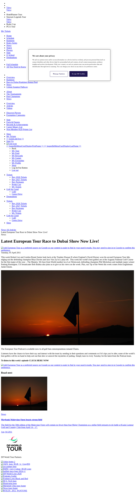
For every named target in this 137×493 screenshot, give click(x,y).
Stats (8, 53)
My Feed (15, 153)
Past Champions (13, 96)
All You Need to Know (16, 67)
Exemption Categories (15, 115)
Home (9, 36)
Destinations (11, 57)
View (8, 7)
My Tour (15, 151)
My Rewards (17, 156)
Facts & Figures (13, 122)
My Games (16, 158)
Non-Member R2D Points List (19, 129)
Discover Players (13, 113)
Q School (10, 55)
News (8, 45)
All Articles (11, 230)
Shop (14, 165)
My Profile (16, 163)
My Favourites (18, 160)
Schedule (10, 38)
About (9, 91)
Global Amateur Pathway (17, 87)
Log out (15, 170)
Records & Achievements (17, 124)
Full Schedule (12, 64)
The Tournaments (13, 94)
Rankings (10, 40)
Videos (9, 108)
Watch (9, 48)
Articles (9, 106)
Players (9, 50)
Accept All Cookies (78, 74)
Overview (10, 77)
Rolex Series (11, 43)
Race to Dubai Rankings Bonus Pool (22, 82)
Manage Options (59, 74)
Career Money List (14, 127)
